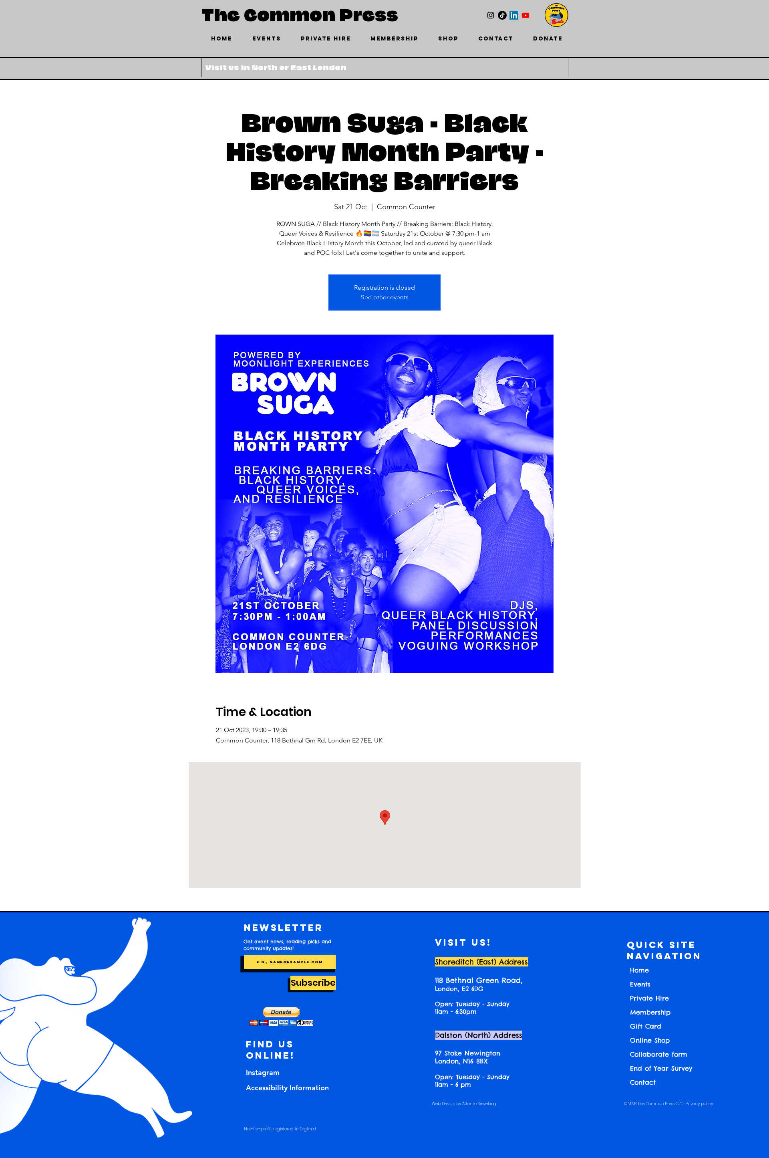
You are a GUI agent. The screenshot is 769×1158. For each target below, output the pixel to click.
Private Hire (649, 998)
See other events (385, 297)
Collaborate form (658, 1054)
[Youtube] (525, 15)
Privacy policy (699, 1104)
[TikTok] (502, 15)
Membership (650, 1012)
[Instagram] (490, 15)
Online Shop (650, 1040)
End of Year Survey (661, 1068)
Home (639, 970)
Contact (643, 1082)
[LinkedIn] (513, 15)
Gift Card (645, 1026)
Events (640, 984)
